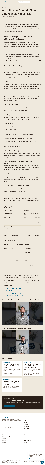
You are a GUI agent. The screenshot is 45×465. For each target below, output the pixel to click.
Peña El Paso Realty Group (8, 20)
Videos (25, 436)
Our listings (4, 438)
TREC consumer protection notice (28, 461)
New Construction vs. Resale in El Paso (15, 295)
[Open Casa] (42, 462)
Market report (4, 440)
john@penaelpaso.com (6, 425)
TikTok (15, 431)
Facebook (12, 431)
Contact (3, 451)
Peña (4, 1)
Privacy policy (37, 461)
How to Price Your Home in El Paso (14, 293)
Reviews (3, 453)
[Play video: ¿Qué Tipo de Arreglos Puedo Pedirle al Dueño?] (22, 342)
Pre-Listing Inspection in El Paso (13, 290)
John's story (4, 449)
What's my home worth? (6, 436)
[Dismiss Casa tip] (42, 453)
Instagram (7, 431)
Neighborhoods (26, 420)
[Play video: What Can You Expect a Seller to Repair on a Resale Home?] (22, 313)
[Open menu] (42, 2)
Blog (24, 438)
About (3, 448)
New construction (27, 426)
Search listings (26, 428)
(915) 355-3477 (4, 424)
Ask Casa (30, 458)
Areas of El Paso (27, 418)
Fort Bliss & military (27, 424)
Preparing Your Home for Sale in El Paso (15, 288)
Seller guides (4, 442)
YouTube (3, 431)
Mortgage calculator (27, 440)
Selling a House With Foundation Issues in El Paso (26, 126)
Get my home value (10, 405)
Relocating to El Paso (27, 422)
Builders (25, 442)
